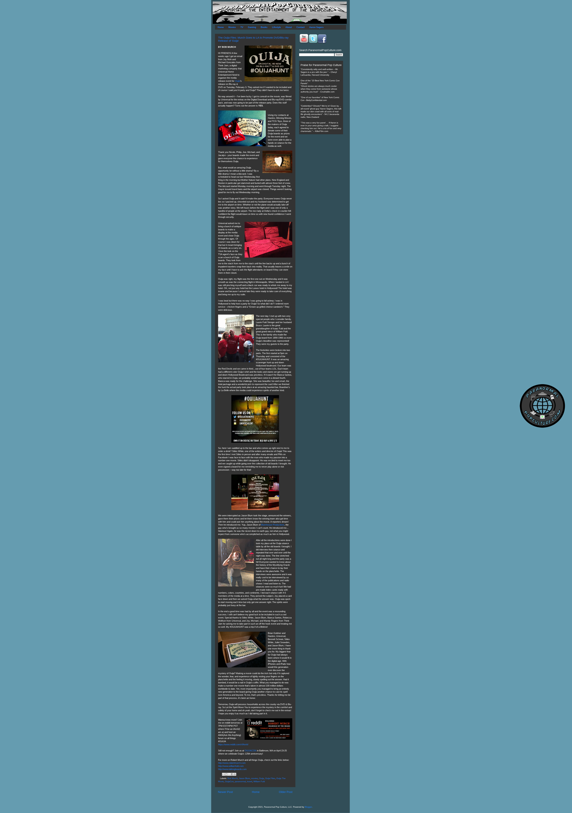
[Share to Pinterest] (234, 774)
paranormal (240, 781)
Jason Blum (244, 778)
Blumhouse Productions (272, 525)
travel (249, 781)
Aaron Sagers (316, 27)
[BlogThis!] (226, 774)
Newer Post (225, 791)
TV (241, 27)
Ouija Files (270, 778)
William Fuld (259, 781)
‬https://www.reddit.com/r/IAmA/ (233, 744)
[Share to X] (229, 774)
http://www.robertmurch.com (232, 763)
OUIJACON (250, 750)
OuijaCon (229, 781)
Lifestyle (276, 27)
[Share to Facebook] (231, 774)
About (288, 27)
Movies (232, 27)
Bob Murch (232, 778)
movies (254, 778)
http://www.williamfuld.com (231, 766)
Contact (300, 27)
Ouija (237, 81)
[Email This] (223, 774)
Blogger (308, 807)
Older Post (285, 791)
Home (221, 27)
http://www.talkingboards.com (232, 769)
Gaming (252, 27)
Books (264, 27)
